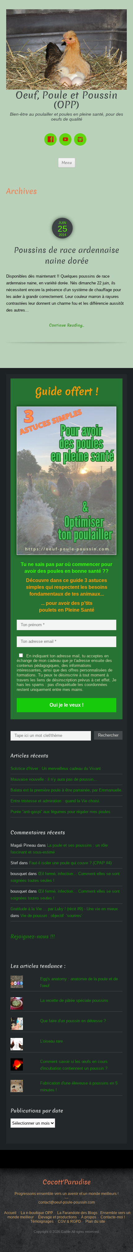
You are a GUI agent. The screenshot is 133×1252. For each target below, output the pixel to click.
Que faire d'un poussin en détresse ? (73, 1021)
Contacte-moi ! (113, 1217)
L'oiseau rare (51, 1041)
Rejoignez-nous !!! (33, 936)
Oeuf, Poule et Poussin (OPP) (66, 100)
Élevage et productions (57, 1217)
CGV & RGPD (69, 1221)
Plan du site (95, 1221)
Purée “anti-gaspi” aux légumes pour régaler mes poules (60, 811)
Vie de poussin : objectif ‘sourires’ (51, 915)
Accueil (10, 1213)
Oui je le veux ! (66, 705)
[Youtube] (66, 135)
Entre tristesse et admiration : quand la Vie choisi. (55, 801)
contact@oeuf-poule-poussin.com (66, 1202)
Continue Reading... (66, 325)
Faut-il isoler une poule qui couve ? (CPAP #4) (70, 863)
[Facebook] (51, 135)
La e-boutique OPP (37, 1213)
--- (66, 1198)
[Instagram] (81, 135)
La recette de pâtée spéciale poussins (74, 1000)
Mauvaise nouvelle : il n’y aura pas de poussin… (54, 779)
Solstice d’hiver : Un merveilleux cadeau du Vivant (56, 768)
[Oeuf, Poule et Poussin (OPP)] (66, 49)
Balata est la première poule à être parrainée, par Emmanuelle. (66, 790)
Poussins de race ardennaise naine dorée (66, 256)
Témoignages (42, 1221)
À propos (88, 1217)
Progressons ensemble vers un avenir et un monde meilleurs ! (66, 1194)
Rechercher (108, 735)
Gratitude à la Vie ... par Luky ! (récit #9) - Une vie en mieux (64, 909)
